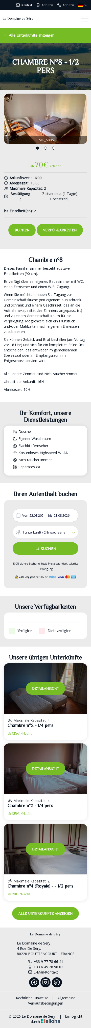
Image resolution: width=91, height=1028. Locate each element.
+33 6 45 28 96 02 (48, 966)
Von (25, 515)
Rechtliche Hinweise (32, 997)
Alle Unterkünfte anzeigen (31, 35)
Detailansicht (45, 688)
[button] (37, 148)
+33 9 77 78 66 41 (48, 961)
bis (50, 515)
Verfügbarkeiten (60, 230)
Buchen (22, 230)
